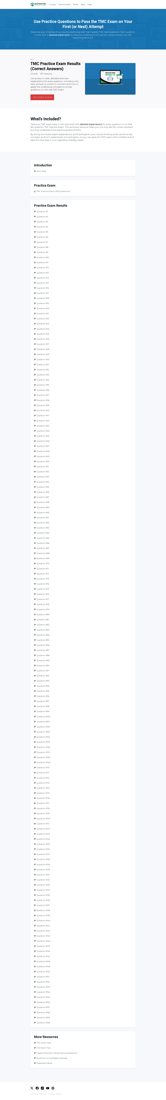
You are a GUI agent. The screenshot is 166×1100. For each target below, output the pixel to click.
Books (75, 5)
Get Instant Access (42, 97)
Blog (83, 5)
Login (89, 5)
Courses (52, 5)
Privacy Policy (55, 1094)
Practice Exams (64, 5)
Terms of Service (38, 1094)
